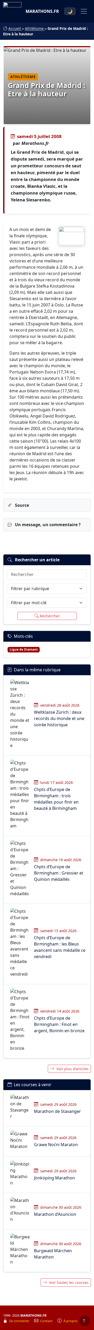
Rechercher (50, 615)
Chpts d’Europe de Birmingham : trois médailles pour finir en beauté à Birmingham (56, 799)
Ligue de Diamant (24, 649)
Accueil (15, 28)
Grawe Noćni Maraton (56, 1144)
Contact (46, 1321)
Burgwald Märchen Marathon (53, 1254)
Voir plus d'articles (72, 1068)
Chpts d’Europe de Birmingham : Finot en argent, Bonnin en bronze (59, 1024)
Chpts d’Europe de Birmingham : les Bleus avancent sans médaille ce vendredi (59, 947)
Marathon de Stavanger (57, 1111)
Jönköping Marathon (54, 1178)
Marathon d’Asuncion (55, 1214)
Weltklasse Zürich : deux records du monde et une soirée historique (59, 718)
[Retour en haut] (84, 1321)
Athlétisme (35, 28)
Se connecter (19, 1321)
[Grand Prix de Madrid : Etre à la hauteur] (71, 235)
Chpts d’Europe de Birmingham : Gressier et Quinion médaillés (58, 873)
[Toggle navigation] (84, 11)
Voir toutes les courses (69, 1282)
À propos (70, 1321)
